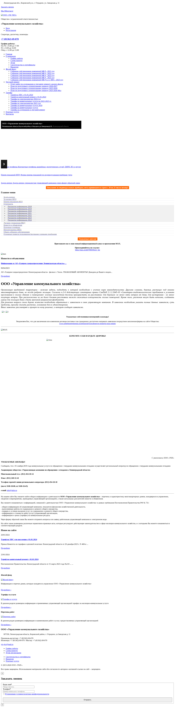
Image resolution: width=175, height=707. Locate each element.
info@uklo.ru (12, 490)
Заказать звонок (7, 7)
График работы (12, 648)
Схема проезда (12, 651)
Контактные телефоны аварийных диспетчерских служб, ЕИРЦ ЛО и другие (41, 167)
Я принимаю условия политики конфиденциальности (27, 694)
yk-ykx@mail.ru (7, 644)
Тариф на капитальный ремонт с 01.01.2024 (19, 559)
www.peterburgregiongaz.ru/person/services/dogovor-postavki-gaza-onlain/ (87, 324)
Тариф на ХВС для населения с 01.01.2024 (19, 539)
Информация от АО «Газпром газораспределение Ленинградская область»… (34, 263)
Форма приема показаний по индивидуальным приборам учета (36, 175)
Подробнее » (6, 590)
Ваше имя (7, 684)
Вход (8, 28)
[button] (4, 164)
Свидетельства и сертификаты (18, 657)
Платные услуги (12, 661)
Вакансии (10, 659)
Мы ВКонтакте (7, 11)
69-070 (10, 39)
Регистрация (11, 30)
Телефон (7, 689)
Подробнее (5, 276)
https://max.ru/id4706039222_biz (87, 250)
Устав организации (13, 653)
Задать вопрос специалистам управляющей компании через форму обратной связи (40, 183)
